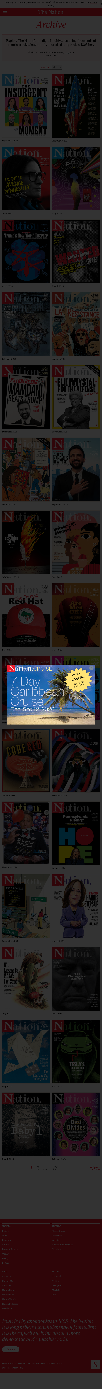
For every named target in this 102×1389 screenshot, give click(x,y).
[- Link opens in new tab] (51, 695)
